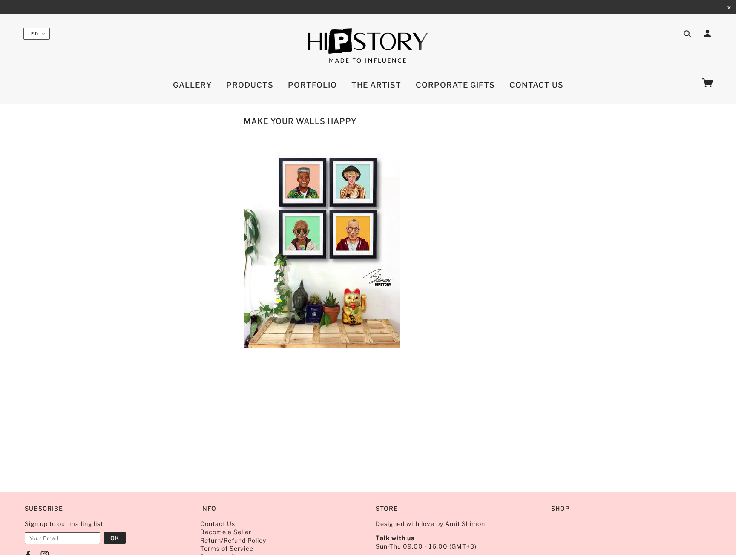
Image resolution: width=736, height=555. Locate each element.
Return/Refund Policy (233, 540)
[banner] (368, 46)
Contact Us (217, 523)
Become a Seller (225, 531)
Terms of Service (226, 548)
